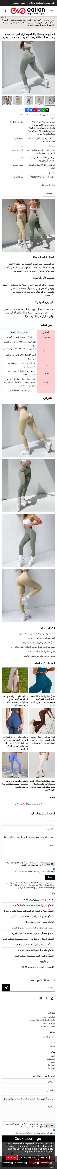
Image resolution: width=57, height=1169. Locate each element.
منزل (52, 19)
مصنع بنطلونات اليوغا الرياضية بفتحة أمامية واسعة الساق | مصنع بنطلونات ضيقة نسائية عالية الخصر (42, 785)
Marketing (7, 1163)
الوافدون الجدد (49, 1016)
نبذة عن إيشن (49, 1036)
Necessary (45, 1163)
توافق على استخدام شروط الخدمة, (35, 871)
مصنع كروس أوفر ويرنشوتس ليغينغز (39, 655)
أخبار (53, 1055)
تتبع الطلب (50, 1065)
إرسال (49, 877)
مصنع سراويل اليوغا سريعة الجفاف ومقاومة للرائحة (33, 646)
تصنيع (52, 1042)
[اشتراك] (6, 987)
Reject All (44, 1157)
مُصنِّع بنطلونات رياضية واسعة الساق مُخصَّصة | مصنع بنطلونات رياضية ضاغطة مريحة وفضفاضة (15, 701)
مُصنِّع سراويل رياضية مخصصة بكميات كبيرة (22, 19)
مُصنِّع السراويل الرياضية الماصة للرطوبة (37, 642)
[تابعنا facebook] (46, 998)
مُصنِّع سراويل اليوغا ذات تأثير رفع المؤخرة (37, 633)
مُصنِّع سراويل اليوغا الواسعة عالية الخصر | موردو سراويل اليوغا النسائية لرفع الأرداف (43, 740)
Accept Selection (28, 1157)
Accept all (12, 1157)
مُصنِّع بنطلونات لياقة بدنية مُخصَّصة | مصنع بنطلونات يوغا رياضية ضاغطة (15, 783)
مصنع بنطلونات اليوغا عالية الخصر (41, 651)
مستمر (52, 1045)
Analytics (33, 1163)
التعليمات (51, 1058)
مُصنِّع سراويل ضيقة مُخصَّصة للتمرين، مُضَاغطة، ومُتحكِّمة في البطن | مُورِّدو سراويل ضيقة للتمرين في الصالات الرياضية (15, 743)
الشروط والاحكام (21, 871)
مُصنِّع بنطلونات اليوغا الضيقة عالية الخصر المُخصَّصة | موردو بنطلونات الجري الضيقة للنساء (42, 701)
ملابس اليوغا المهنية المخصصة (42, 1020)
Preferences (20, 1163)
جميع (45, 19)
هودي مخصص (49, 1023)
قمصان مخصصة (48, 1026)
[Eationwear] (27, 11)
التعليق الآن (19, 804)
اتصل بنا (51, 1068)
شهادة (52, 1062)
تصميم (52, 1039)
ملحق (48, 864)
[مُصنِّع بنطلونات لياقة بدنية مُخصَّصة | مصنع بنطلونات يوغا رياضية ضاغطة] (15, 765)
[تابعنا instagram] (40, 998)
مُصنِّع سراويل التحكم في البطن (41, 638)
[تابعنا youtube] (52, 998)
